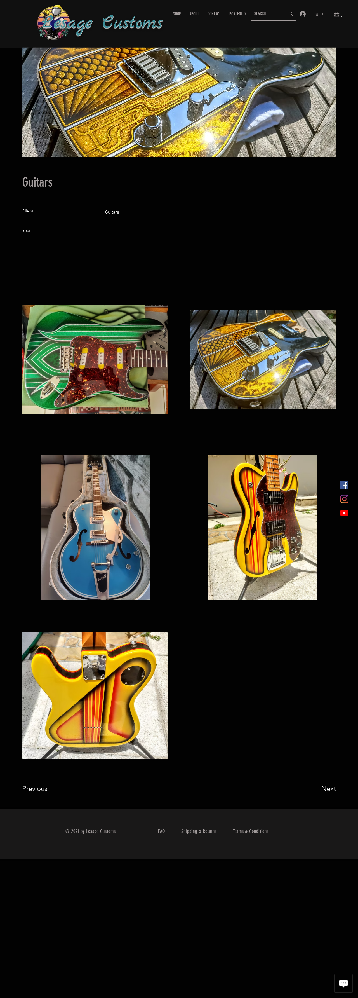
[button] (340, 14)
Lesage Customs (102, 23)
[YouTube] (344, 513)
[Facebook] (344, 485)
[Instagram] (344, 499)
